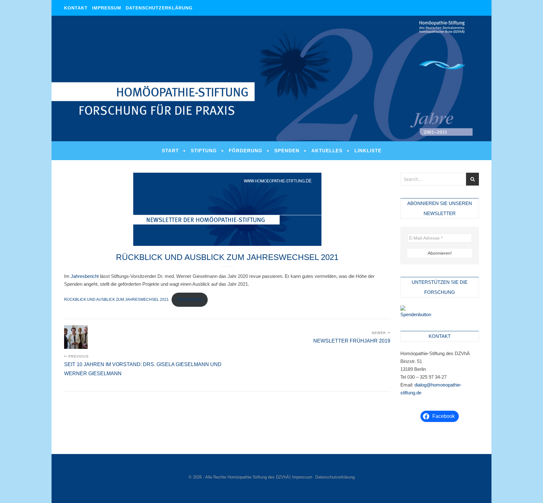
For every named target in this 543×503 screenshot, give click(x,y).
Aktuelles (327, 150)
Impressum (106, 7)
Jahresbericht (85, 276)
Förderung (245, 150)
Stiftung (204, 150)
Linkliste (367, 150)
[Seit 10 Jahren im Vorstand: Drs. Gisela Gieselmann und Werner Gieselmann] (76, 337)
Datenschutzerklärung (159, 7)
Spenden (286, 150)
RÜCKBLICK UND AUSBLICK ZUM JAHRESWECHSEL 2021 (116, 299)
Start (170, 150)
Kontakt (76, 7)
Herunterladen (189, 299)
